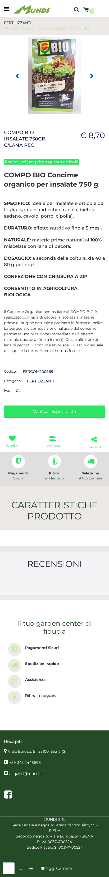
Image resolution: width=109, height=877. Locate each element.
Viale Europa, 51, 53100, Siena (38, 751)
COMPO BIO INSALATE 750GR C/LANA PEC (50, 28)
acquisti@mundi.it (26, 773)
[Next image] (92, 76)
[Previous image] (17, 76)
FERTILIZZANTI (17, 22)
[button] (54, 75)
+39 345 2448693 (25, 762)
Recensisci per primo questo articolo (42, 161)
